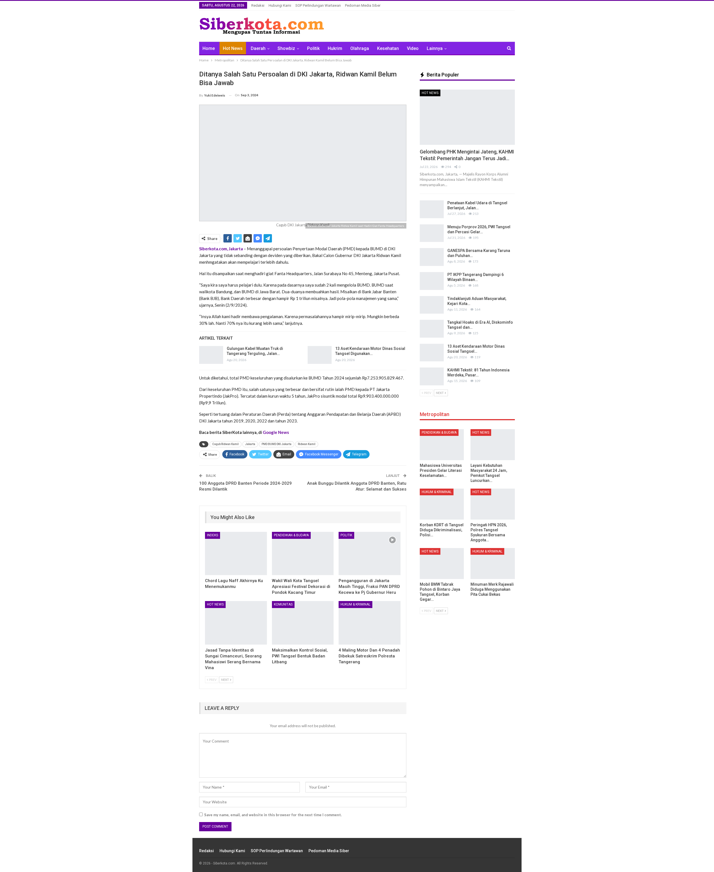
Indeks (212, 535)
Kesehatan (388, 48)
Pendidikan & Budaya (291, 535)
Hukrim (335, 48)
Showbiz (286, 48)
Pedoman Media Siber (362, 5)
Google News (276, 432)
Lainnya (435, 48)
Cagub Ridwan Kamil (225, 444)
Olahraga (359, 48)
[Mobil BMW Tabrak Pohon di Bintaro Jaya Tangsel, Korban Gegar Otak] (442, 563)
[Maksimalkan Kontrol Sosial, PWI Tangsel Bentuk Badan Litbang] (303, 622)
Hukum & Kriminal (355, 604)
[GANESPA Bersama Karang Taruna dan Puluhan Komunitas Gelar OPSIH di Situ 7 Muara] (432, 257)
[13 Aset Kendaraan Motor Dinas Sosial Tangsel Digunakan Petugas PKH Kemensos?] (320, 355)
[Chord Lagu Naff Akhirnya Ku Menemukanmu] (236, 553)
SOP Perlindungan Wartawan (318, 5)
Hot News (233, 48)
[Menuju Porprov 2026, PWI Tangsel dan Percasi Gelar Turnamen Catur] (432, 233)
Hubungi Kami (280, 5)
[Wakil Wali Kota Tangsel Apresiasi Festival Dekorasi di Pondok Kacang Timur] (303, 553)
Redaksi (257, 5)
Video (413, 48)
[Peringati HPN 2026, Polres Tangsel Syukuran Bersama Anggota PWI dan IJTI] (493, 504)
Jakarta (250, 444)
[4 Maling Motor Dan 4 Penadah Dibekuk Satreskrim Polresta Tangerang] (370, 622)
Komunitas (283, 604)
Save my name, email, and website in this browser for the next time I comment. (273, 815)
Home (208, 48)
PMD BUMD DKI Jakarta (276, 444)
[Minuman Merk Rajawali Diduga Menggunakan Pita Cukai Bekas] (493, 563)
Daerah (258, 48)
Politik (313, 48)
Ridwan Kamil (306, 444)
